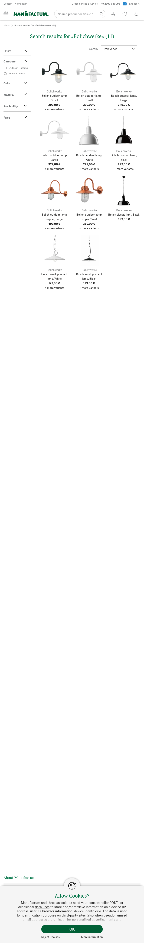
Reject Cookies (50, 936)
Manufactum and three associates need (50, 903)
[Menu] (6, 14)
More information (92, 936)
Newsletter (21, 3)
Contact (8, 3)
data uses (42, 907)
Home (7, 25)
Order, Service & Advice (96, 3)
